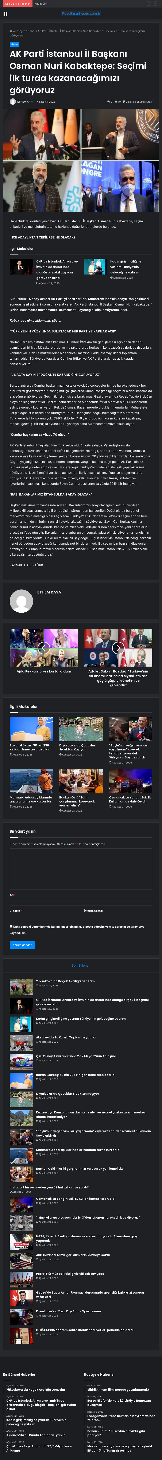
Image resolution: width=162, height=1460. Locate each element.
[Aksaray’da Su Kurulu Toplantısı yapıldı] (21, 1043)
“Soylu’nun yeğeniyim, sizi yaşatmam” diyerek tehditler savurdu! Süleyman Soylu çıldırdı (128, 751)
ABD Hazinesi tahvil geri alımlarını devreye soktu (73, 1255)
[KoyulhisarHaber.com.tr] (81, 13)
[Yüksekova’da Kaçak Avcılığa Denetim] (21, 987)
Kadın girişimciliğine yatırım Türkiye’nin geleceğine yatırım (72, 3)
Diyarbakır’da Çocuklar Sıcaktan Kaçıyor (77, 747)
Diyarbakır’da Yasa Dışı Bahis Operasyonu (68, 1311)
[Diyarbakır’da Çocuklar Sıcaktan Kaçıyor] (81, 729)
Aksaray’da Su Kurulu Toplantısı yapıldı (66, 1037)
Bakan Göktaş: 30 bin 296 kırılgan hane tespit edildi (29, 747)
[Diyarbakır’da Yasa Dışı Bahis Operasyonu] (21, 1317)
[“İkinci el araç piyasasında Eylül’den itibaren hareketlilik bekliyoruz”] (21, 1223)
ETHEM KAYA (25, 101)
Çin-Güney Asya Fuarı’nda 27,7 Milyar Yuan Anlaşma (76, 1056)
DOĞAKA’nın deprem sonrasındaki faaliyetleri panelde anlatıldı (85, 1330)
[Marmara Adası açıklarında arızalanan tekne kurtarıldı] (31, 781)
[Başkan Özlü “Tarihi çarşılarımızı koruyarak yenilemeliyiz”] (81, 781)
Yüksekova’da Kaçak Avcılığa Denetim (65, 981)
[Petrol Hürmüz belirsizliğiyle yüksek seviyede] (21, 1279)
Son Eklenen (81, 965)
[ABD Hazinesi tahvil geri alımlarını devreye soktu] (21, 1261)
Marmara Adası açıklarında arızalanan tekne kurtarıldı (31, 799)
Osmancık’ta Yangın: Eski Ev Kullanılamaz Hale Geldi (130, 799)
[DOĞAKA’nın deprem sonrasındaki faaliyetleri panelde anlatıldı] (21, 1336)
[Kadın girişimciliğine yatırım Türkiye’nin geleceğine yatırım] (95, 267)
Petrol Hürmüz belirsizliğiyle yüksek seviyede (70, 1274)
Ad (13, 895)
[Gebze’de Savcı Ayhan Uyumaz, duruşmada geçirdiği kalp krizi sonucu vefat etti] (21, 1298)
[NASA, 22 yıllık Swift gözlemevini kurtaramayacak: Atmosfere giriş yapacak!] (21, 1242)
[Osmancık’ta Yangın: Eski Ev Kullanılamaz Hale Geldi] (130, 781)
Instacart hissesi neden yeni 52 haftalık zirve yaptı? (49, 1187)
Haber (31, 31)
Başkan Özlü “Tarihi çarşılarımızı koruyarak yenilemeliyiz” (77, 801)
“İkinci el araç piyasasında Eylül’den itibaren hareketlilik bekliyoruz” (88, 1217)
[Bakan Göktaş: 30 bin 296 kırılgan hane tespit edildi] (31, 729)
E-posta (16, 910)
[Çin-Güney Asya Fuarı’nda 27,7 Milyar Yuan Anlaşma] (21, 1062)
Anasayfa (18, 31)
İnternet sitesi (93, 910)
